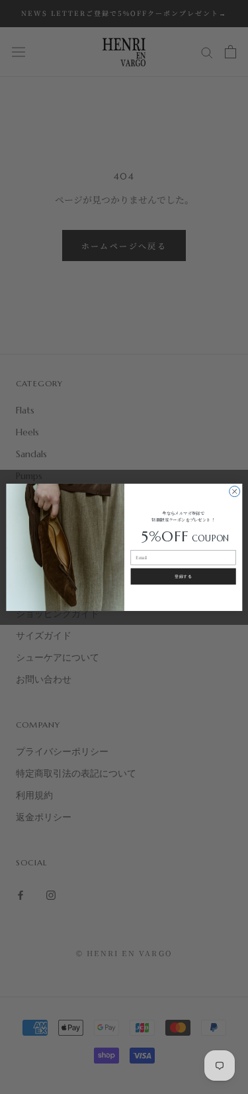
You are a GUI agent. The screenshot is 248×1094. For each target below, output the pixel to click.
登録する (183, 575)
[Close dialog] (234, 491)
